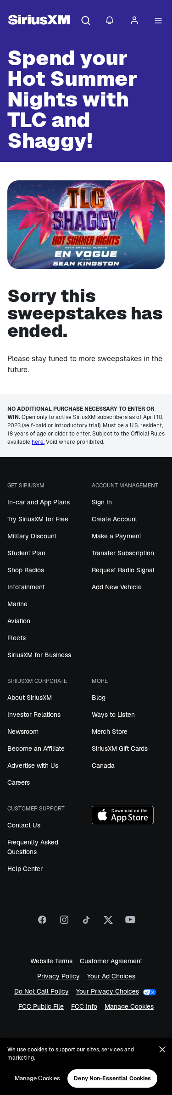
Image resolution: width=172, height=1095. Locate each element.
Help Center (25, 869)
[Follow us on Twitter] (108, 923)
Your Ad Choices (111, 976)
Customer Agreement (111, 961)
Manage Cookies (129, 1007)
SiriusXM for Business (39, 655)
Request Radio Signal (123, 570)
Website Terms (51, 961)
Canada (103, 765)
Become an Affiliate (36, 748)
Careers (18, 782)
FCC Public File (41, 1007)
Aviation (18, 621)
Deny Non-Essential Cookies (112, 1078)
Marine (17, 604)
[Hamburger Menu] (158, 21)
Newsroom (23, 731)
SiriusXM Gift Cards (120, 748)
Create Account (114, 519)
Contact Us (23, 825)
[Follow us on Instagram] (64, 923)
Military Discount (31, 536)
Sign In (102, 502)
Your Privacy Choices (107, 991)
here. (38, 442)
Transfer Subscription (123, 553)
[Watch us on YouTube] (130, 923)
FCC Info (84, 1007)
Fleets (16, 638)
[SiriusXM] (39, 21)
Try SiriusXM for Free (37, 519)
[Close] (162, 1049)
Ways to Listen (113, 714)
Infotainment (25, 587)
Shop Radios (25, 570)
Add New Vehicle (117, 587)
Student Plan (26, 553)
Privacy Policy (58, 976)
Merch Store (110, 731)
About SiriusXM (29, 697)
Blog (98, 697)
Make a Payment (116, 536)
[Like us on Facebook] (42, 923)
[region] (86, 1066)
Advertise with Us (32, 765)
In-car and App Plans (38, 502)
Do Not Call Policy (41, 991)
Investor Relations (34, 714)
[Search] (86, 21)
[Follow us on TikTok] (86, 923)
